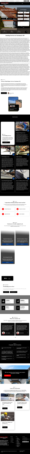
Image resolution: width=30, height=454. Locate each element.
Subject (25, 14)
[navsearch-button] (22, 3)
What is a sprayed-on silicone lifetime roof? (6, 348)
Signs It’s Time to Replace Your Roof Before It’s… (7, 423)
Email (18, 14)
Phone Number (19, 17)
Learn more (5, 408)
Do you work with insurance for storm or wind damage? (7, 356)
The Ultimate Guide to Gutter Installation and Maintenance (22, 403)
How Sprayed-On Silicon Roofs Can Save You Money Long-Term (7, 403)
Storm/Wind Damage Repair (7, 180)
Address (25, 17)
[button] (14, 2)
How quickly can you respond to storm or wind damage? (7, 359)
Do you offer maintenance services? (21, 357)
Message (19, 20)
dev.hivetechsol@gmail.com (6, 424)
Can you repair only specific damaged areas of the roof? (22, 348)
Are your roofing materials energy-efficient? (21, 355)
